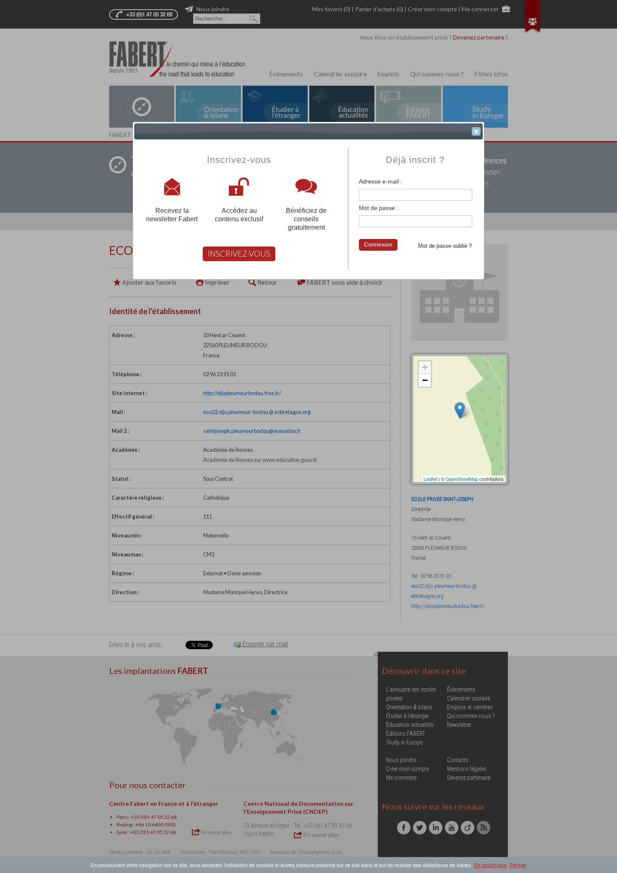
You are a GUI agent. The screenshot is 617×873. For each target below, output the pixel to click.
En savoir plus (490, 864)
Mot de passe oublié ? (445, 246)
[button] (476, 131)
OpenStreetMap (462, 478)
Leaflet (430, 478)
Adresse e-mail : (380, 181)
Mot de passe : (378, 207)
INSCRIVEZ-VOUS (239, 253)
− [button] (425, 380)
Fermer (518, 864)
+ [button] (425, 367)
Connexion (378, 244)
